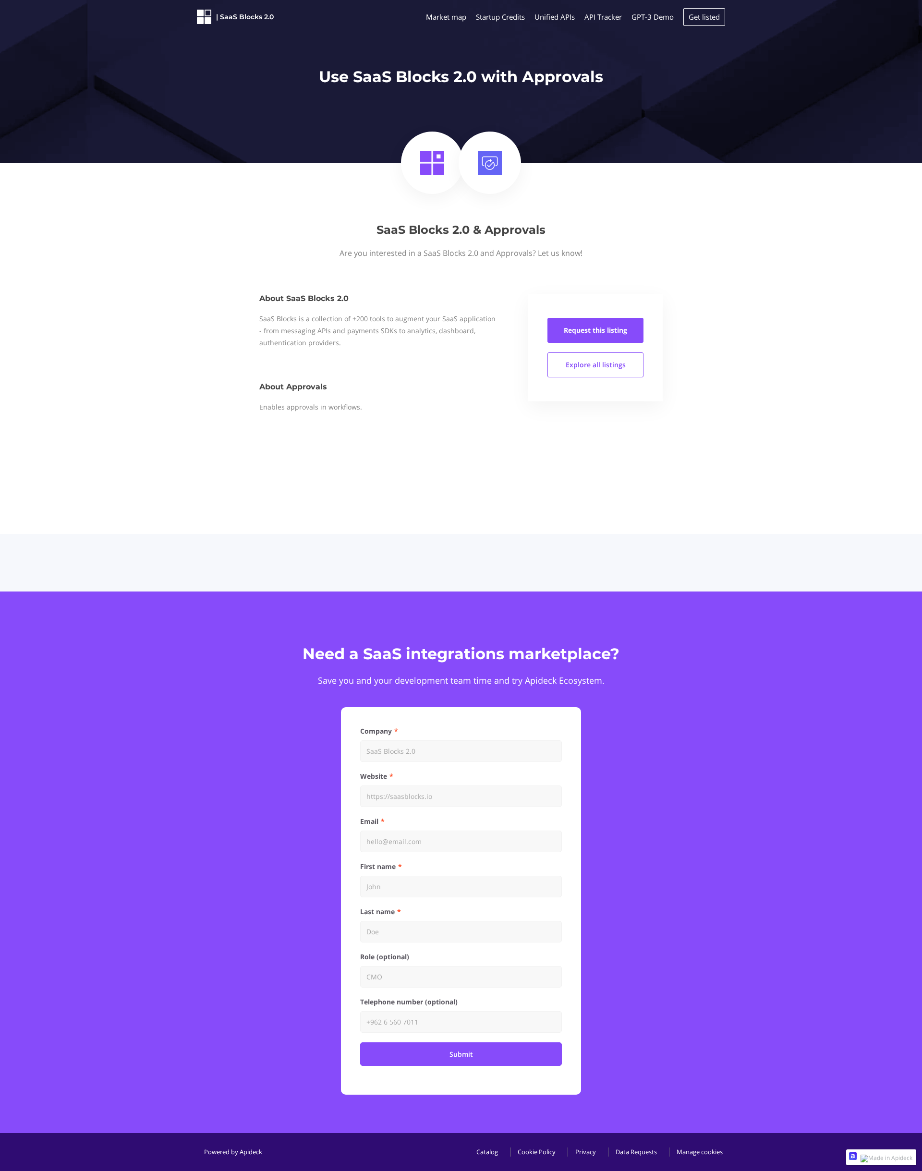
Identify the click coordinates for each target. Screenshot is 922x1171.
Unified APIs (554, 17)
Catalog (487, 1151)
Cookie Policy (537, 1151)
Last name (377, 911)
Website (373, 776)
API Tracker (603, 17)
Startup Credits (500, 17)
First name (378, 866)
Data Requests (636, 1151)
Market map (446, 17)
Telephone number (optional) (409, 1001)
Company (376, 731)
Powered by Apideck (233, 1151)
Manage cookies (700, 1151)
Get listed (704, 17)
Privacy (585, 1151)
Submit (461, 1054)
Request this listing (595, 330)
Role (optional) (384, 956)
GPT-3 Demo (652, 17)
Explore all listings (596, 364)
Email (369, 821)
